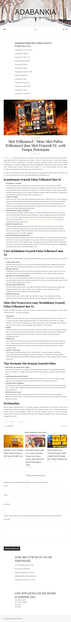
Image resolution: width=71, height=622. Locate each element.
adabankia (10, 426)
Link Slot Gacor (25, 82)
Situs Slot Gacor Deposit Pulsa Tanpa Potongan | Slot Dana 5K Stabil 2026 (13, 453)
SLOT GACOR (35, 138)
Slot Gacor (24, 79)
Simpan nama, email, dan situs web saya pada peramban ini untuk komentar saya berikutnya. (33, 516)
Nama (6, 486)
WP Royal (19, 618)
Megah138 (24, 75)
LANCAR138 (26, 569)
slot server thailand (21, 602)
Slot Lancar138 (25, 93)
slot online (20, 422)
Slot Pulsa (24, 90)
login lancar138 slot (27, 565)
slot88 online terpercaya (28, 576)
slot (6, 422)
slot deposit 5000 (20, 600)
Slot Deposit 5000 (26, 72)
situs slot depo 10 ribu (28, 580)
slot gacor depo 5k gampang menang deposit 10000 (39, 219)
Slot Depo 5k (25, 53)
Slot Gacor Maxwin (26, 50)
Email (6, 495)
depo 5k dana (29, 572)
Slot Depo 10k (25, 57)
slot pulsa (18, 607)
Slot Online (24, 64)
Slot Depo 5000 (26, 86)
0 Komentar (63, 426)
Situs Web (7, 504)
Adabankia (35, 11)
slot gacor (12, 422)
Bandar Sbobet (25, 61)
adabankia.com (8, 158)
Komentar (7, 519)
